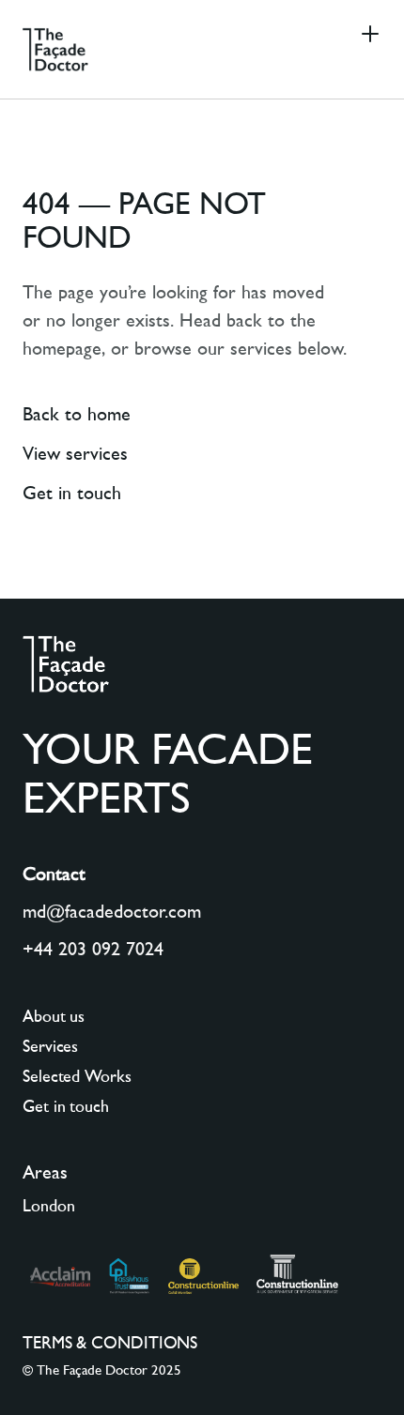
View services (75, 455)
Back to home (77, 415)
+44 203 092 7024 (93, 950)
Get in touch (72, 494)
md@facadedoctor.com (112, 913)
